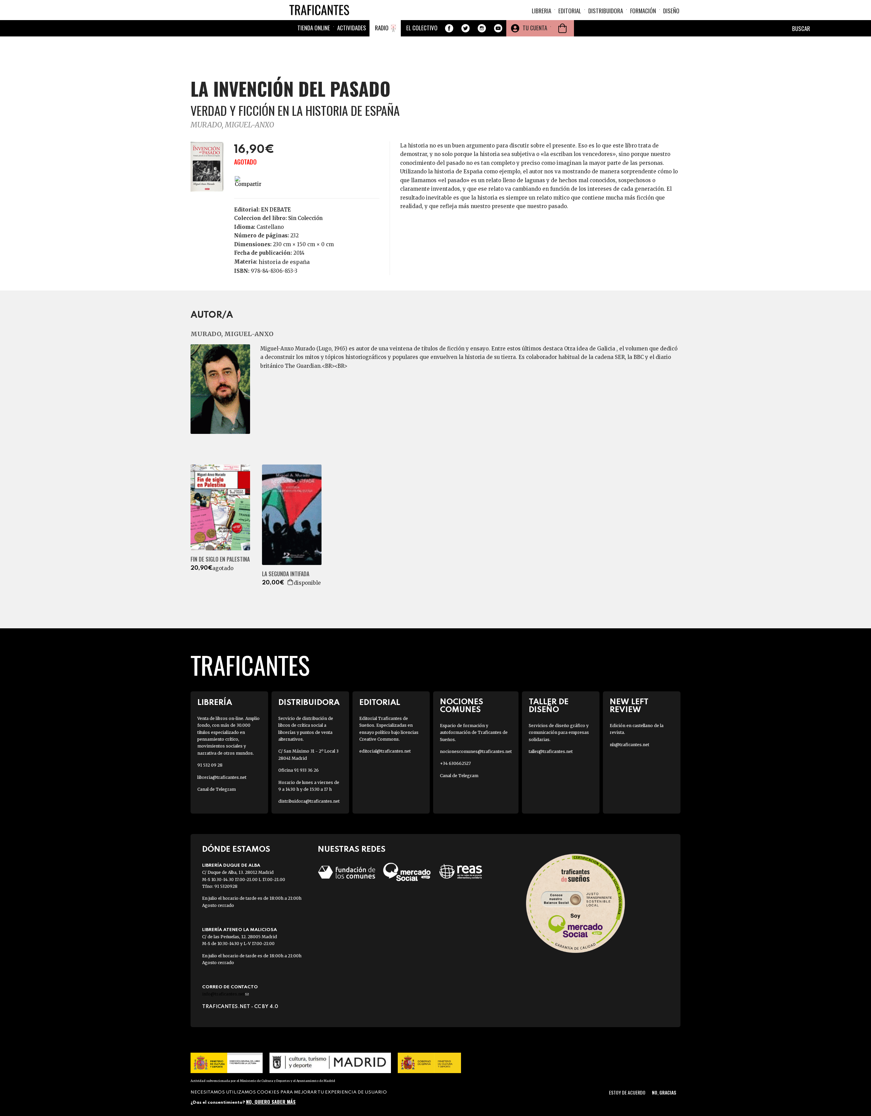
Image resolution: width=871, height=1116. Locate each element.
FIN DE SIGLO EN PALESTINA (220, 559)
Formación (643, 10)
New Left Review (629, 706)
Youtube (498, 28)
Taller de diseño (549, 706)
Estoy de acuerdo (627, 1092)
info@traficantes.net (225, 993)
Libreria (541, 10)
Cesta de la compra (562, 28)
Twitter (465, 28)
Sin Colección (305, 218)
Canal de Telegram (216, 789)
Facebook (449, 28)
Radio (382, 27)
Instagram (482, 28)
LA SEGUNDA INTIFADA (285, 574)
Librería (214, 703)
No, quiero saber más (271, 1101)
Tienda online (313, 27)
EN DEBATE (276, 209)
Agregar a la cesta (290, 582)
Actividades (351, 27)
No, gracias (664, 1092)
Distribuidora (605, 10)
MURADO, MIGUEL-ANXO (232, 124)
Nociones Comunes (461, 706)
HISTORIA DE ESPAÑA (284, 261)
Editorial (569, 10)
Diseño (671, 10)
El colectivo (422, 27)
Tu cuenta (535, 27)
